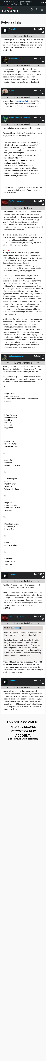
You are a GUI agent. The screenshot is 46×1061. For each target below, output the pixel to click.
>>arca (20, 628)
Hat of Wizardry (21, 101)
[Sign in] (37, 9)
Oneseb (16, 628)
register (17, 731)
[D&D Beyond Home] (10, 9)
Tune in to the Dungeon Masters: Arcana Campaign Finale (18, 3)
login (26, 727)
